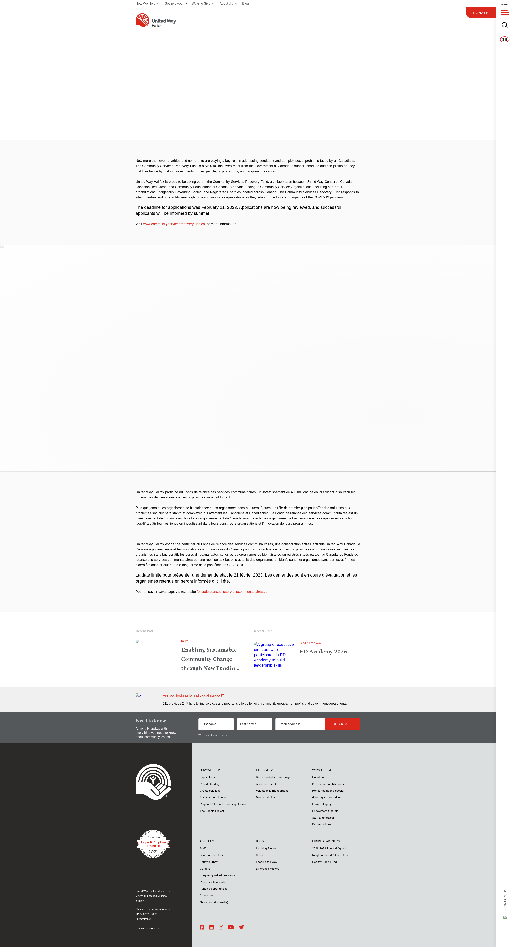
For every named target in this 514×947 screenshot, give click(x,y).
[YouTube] (231, 927)
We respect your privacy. (213, 735)
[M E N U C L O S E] (505, 12)
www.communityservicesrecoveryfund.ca (174, 224)
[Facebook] (202, 927)
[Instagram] (221, 927)
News (184, 641)
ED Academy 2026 (323, 651)
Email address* (289, 724)
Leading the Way (311, 643)
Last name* (248, 724)
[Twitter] (241, 927)
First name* (209, 724)
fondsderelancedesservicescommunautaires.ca (232, 592)
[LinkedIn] (211, 927)
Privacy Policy (143, 919)
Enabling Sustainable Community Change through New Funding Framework (209, 659)
